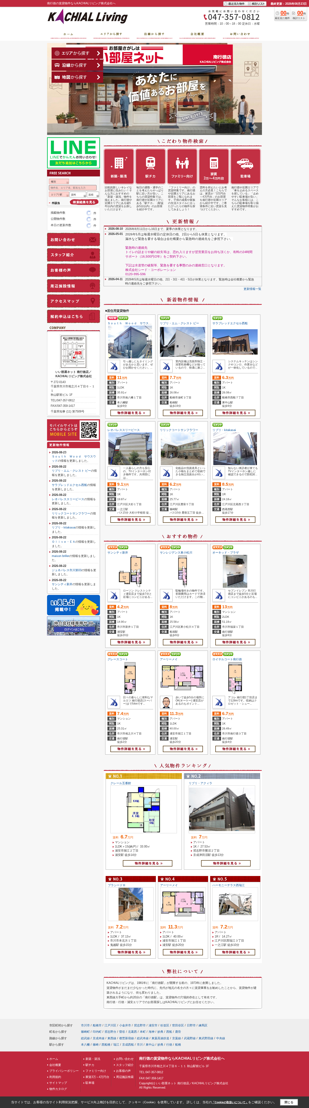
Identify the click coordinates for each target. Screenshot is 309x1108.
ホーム (53, 1059)
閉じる (289, 1102)
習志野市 (140, 1025)
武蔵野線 (190, 1038)
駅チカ (90, 1065)
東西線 (111, 1038)
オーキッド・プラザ (225, 552)
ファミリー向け (96, 1070)
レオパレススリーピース (123, 430)
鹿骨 (178, 1031)
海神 (151, 1031)
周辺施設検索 (125, 1077)
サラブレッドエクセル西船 (230, 323)
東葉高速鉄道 (160, 1038)
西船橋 (106, 1044)
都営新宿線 (126, 1038)
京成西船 (128, 1044)
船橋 (178, 1044)
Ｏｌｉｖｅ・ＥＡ (63, 541)
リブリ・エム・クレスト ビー (179, 323)
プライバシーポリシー (64, 1070)
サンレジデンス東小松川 (176, 552)
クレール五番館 (120, 783)
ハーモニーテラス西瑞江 (228, 885)
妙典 (160, 1031)
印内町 (97, 1031)
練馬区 (203, 1025)
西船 (169, 1031)
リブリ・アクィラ (200, 783)
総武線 (85, 1038)
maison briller (60, 556)
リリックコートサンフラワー (179, 430)
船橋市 (97, 1025)
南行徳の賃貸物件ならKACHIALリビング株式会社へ (182, 1058)
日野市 (191, 1025)
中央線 (220, 1038)
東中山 (150, 1044)
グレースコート (117, 659)
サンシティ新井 (117, 552)
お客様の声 (123, 1070)
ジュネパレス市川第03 (66, 570)
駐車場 (90, 1082)
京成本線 (99, 1038)
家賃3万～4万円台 (97, 1077)
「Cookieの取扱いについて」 (230, 1102)
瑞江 (116, 1044)
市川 (140, 1044)
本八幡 (85, 1044)
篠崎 (96, 1044)
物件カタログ (58, 1089)
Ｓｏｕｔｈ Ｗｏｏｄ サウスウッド (132, 323)
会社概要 (55, 1065)
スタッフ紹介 (125, 1065)
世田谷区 (178, 1025)
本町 (143, 1031)
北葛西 (132, 1031)
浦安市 (153, 1025)
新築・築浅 (93, 1059)
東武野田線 (206, 1038)
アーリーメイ (169, 659)
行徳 (169, 1044)
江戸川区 (110, 1025)
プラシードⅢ (117, 885)
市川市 (85, 1025)
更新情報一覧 (252, 289)
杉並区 (164, 1025)
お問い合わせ (125, 1059)
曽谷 (122, 1031)
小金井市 (125, 1025)
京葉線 (176, 1038)
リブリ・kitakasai (224, 430)
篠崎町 (85, 1031)
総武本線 (143, 1038)
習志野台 (110, 1031)
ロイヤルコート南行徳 (227, 659)
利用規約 (55, 1077)
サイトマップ (58, 1082)
